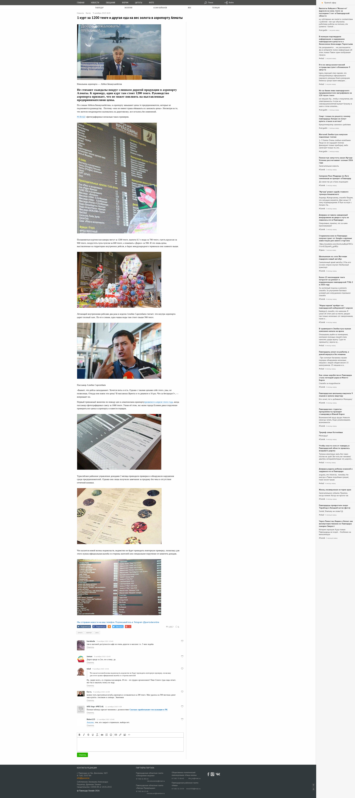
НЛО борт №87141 (95, 706)
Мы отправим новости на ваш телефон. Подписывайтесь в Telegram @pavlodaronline (118, 622)
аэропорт (89, 632)
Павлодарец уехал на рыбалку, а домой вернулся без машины (334, 353)
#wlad (321, 58)
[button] (79, 735)
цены (97, 632)
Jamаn (89, 656)
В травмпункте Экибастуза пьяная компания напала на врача (335, 329)
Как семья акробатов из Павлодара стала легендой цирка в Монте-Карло (335, 377)
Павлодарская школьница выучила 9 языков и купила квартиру (336, 394)
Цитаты (138, 2)
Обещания (110, 2)
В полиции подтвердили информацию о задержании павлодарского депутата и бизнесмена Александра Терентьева (336, 40)
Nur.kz (88, 13)
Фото (151, 2)
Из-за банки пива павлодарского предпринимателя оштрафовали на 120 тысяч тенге (335, 93)
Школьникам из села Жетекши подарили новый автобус (333, 257)
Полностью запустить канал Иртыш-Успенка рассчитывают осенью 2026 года (336, 160)
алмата (80, 632)
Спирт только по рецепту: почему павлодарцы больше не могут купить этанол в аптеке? (334, 118)
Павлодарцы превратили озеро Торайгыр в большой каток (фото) (334, 506)
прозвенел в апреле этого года (158, 401)
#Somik (322, 169)
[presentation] (79, 735)
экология (128, 7)
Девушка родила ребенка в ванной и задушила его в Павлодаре (336, 470)
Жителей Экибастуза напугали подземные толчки (333, 135)
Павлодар (99, 7)
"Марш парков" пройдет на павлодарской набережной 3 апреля (336, 306)
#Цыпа (321, 250)
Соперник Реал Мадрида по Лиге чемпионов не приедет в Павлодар (335, 177)
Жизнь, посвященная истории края (335, 489)
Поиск (210, 2)
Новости (95, 2)
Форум (125, 2)
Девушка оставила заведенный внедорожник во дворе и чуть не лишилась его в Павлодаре (334, 217)
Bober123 (91, 719)
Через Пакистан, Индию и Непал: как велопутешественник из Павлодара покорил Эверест (336, 523)
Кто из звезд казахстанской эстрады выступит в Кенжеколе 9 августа (334, 67)
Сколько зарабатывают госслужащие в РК (149, 709)
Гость (89, 692)
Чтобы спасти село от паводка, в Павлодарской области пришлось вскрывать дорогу (334, 448)
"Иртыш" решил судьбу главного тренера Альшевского (333, 192)
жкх (189, 7)
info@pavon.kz (83, 778)
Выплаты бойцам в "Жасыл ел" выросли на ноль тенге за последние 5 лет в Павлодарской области (334, 12)
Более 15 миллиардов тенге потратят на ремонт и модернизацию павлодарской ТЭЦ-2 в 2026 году (336, 281)
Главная (80, 2)
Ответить (90, 647)
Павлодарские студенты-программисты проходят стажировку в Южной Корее (332, 411)
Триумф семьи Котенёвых (331, 432)
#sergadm (323, 30)
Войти (231, 2)
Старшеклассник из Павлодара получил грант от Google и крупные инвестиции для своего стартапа (335, 238)
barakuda (91, 641)
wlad (89, 668)
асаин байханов (160, 7)
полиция (216, 7)
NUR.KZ (81, 116)
